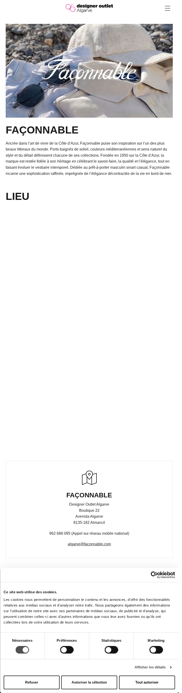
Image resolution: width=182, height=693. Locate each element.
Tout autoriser (147, 682)
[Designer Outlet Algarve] (89, 8)
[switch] (66, 650)
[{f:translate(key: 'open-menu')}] (167, 8)
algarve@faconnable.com (89, 544)
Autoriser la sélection (89, 682)
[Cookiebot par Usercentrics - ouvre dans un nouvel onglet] (154, 574)
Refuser (31, 682)
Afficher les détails (150, 667)
